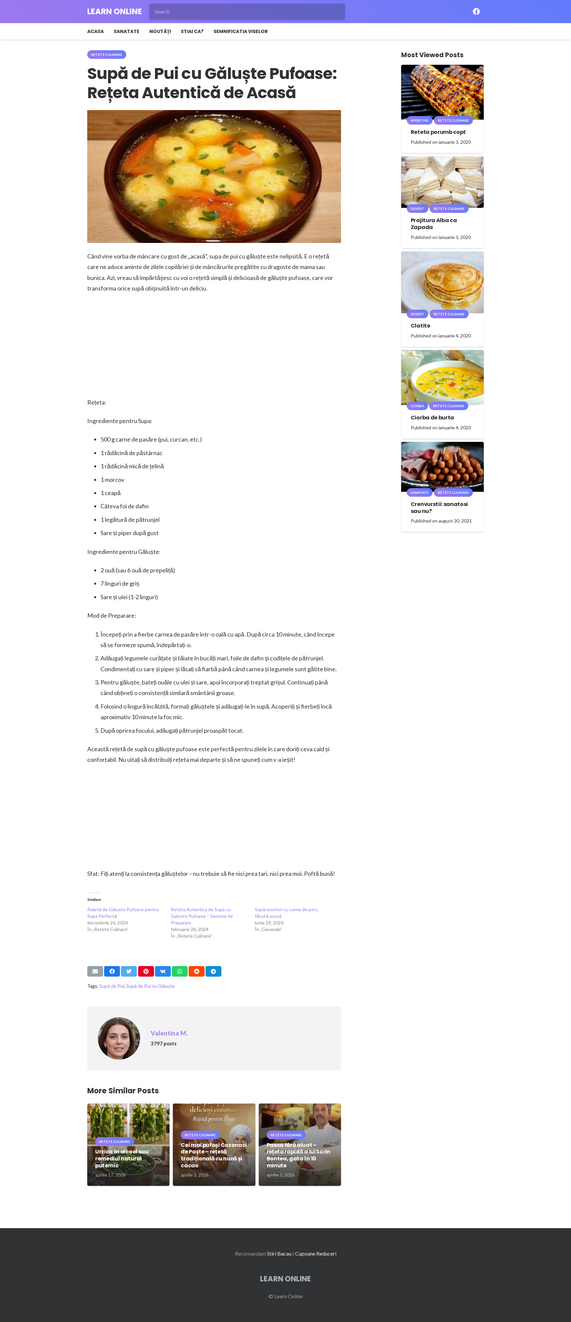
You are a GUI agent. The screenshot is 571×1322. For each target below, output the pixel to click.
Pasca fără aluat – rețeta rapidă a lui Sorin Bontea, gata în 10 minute (298, 1155)
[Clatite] (442, 256)
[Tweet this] (129, 971)
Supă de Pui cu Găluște (150, 986)
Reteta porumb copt (438, 132)
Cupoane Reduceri (315, 1253)
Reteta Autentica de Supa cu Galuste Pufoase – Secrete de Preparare (202, 916)
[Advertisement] (214, 348)
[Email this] (95, 971)
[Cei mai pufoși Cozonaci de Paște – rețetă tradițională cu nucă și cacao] (214, 1108)
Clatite (420, 326)
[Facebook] (476, 11)
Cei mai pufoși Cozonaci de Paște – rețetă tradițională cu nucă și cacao (214, 1155)
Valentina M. (169, 1033)
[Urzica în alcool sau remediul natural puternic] (128, 1108)
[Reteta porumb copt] (442, 69)
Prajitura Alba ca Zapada (434, 223)
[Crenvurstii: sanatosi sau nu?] (442, 446)
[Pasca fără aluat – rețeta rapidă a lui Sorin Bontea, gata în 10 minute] (300, 1108)
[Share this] (112, 971)
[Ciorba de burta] (442, 354)
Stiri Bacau (279, 1253)
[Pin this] (146, 971)
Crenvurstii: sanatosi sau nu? (439, 507)
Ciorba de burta (432, 417)
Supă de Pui (111, 986)
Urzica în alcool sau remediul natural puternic (122, 1158)
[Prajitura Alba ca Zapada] (442, 161)
